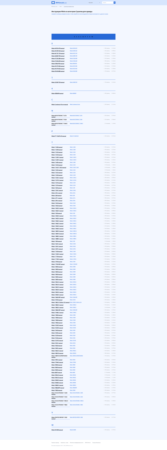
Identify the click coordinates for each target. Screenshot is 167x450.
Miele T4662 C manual (57, 350)
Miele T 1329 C (73, 157)
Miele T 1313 (72, 154)
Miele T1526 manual (57, 338)
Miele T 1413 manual (57, 165)
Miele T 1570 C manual (57, 180)
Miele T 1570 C (73, 180)
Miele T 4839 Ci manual (58, 233)
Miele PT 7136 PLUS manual (59, 136)
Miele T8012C (73, 374)
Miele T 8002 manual (57, 267)
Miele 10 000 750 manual (58, 82)
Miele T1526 (72, 337)
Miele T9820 (72, 390)
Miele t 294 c (72, 200)
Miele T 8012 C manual (57, 282)
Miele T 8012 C (73, 281)
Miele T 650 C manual (57, 246)
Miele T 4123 (72, 203)
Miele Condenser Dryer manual (60, 104)
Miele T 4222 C (73, 208)
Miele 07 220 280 (73, 58)
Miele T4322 (72, 345)
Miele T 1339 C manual (57, 160)
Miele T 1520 (72, 175)
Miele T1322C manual (57, 325)
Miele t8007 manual (57, 372)
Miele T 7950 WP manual (58, 264)
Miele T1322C (73, 325)
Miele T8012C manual (57, 375)
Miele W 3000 (73, 429)
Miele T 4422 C (73, 215)
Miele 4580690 (73, 93)
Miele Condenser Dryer (75, 104)
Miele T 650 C (73, 246)
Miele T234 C (73, 343)
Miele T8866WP (73, 387)
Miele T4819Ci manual (57, 353)
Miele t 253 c (72, 192)
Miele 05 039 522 (73, 50)
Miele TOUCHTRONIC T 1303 (76, 392)
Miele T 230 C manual (57, 190)
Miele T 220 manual (57, 188)
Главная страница (55, 442)
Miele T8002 (72, 364)
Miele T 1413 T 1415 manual (59, 167)
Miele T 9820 (72, 317)
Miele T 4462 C (73, 220)
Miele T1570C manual (57, 340)
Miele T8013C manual (57, 377)
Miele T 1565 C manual (57, 177)
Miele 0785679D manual (58, 63)
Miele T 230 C (73, 190)
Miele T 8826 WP (73, 309)
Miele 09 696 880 (73, 71)
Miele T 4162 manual (57, 205)
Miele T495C (72, 359)
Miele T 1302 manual (57, 147)
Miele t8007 (72, 372)
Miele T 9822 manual (57, 322)
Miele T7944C (73, 362)
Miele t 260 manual (56, 195)
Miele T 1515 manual (57, 172)
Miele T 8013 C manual (57, 284)
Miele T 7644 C (73, 253)
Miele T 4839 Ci (73, 233)
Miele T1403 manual (57, 330)
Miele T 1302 (72, 147)
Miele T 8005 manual (57, 277)
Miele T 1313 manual (57, 155)
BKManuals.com (54, 6)
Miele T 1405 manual (57, 162)
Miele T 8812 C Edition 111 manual (60, 302)
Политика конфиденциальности (76, 442)
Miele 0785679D (73, 63)
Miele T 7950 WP (73, 264)
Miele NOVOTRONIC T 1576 (76, 115)
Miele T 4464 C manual (57, 228)
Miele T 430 (72, 213)
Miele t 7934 (72, 261)
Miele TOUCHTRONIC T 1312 (76, 396)
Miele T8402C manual (57, 380)
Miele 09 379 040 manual (58, 66)
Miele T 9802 (72, 315)
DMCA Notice (88, 442)
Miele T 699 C (73, 248)
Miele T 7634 (72, 251)
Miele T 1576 (72, 182)
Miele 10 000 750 (73, 82)
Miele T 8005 (72, 276)
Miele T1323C (73, 327)
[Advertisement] (83, 24)
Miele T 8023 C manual (57, 289)
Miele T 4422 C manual (57, 216)
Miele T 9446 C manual (57, 312)
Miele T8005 (72, 369)
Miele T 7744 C (73, 259)
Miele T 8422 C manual (57, 294)
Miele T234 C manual (57, 343)
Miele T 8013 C (73, 284)
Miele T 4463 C (73, 225)
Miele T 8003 (72, 271)
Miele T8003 (72, 367)
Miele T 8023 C (73, 289)
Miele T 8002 (72, 266)
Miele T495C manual (57, 360)
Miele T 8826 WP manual (58, 310)
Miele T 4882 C (73, 236)
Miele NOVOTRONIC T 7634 (76, 119)
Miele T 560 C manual (57, 244)
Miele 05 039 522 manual (58, 51)
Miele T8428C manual (57, 382)
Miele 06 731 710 (73, 53)
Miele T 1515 (72, 172)
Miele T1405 (72, 332)
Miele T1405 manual (57, 333)
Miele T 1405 (72, 162)
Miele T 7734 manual (57, 256)
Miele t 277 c (72, 197)
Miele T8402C (73, 380)
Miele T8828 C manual (57, 385)
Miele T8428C (73, 382)
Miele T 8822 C (73, 304)
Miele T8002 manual (57, 365)
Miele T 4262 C (73, 210)
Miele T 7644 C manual (57, 254)
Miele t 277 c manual (57, 198)
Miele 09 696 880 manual (58, 71)
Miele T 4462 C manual (57, 221)
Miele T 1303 (72, 149)
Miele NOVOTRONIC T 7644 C (76, 123)
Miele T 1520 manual (57, 175)
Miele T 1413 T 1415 (74, 167)
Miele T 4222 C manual (57, 208)
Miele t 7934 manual (57, 261)
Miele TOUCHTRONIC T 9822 (76, 404)
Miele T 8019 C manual (57, 287)
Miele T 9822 (72, 322)
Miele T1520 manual (57, 335)
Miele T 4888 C (73, 238)
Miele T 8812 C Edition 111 (75, 302)
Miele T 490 (72, 241)
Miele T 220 (72, 187)
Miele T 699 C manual (57, 249)
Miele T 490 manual (57, 241)
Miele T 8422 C (73, 294)
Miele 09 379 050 (73, 68)
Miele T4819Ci (73, 353)
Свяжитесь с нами (64, 442)
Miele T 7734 (72, 256)
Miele (61, 6)
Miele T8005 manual (57, 370)
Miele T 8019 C (73, 287)
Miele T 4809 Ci (73, 231)
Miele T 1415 (72, 169)
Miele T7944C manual (57, 362)
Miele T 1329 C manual (57, 157)
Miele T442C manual (57, 348)
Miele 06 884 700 (73, 55)
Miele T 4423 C (73, 218)
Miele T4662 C (73, 350)
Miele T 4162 (72, 205)
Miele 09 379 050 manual (58, 68)
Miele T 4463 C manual (57, 226)
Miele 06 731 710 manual (58, 53)
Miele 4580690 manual (57, 93)
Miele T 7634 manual (57, 251)
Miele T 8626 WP (73, 297)
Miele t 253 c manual (57, 193)
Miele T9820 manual (57, 390)
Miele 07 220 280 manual (58, 58)
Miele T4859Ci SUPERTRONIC (76, 355)
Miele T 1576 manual (57, 183)
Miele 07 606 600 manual (58, 61)
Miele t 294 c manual (57, 200)
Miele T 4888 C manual (57, 239)
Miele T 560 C (73, 243)
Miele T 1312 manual (57, 152)
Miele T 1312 (72, 152)
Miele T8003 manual (57, 367)
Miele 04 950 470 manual (58, 48)
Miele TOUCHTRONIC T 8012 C (77, 400)
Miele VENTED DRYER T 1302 (76, 417)
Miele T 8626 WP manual (58, 297)
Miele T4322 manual (57, 345)
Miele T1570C (73, 340)
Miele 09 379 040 (73, 66)
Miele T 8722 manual (57, 300)
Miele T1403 (72, 330)
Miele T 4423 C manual (57, 218)
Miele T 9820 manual (57, 317)
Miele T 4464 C (73, 228)
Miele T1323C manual (57, 328)
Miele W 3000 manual (57, 430)
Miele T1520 (72, 335)
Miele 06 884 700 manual (58, 56)
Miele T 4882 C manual (57, 236)
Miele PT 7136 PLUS (74, 135)
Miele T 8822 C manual (57, 305)
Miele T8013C (73, 377)
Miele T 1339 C (73, 159)
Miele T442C (72, 348)
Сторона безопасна (96, 442)
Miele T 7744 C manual (57, 259)
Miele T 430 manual (57, 213)
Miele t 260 (72, 195)
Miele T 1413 (72, 164)
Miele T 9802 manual (57, 315)
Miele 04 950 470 (73, 48)
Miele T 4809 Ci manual (58, 231)
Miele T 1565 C (73, 177)
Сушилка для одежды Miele (69, 6)
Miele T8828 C (73, 385)
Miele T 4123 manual (57, 203)
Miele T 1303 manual (57, 149)
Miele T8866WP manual (58, 388)
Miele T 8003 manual (57, 272)
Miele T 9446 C (73, 312)
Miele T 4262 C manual (57, 211)
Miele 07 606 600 (73, 60)
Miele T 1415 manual (57, 170)
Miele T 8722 (72, 299)
